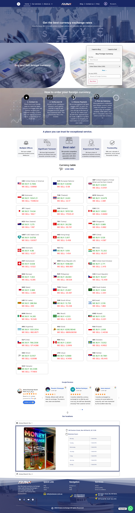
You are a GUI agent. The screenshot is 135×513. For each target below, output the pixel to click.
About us (47, 4)
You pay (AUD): (92, 73)
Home (27, 4)
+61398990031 (79, 496)
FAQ (97, 4)
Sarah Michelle (80, 388)
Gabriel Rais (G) (106, 388)
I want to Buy (96, 49)
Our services (36, 4)
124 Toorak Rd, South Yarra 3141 (107, 499)
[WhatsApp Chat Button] (130, 508)
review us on (28, 402)
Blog (81, 4)
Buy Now (93, 81)
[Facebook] (20, 500)
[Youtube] (28, 500)
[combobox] (113, 4)
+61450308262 (79, 495)
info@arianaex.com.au (54, 494)
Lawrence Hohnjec (57, 388)
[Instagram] (24, 500)
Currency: (91, 63)
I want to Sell (112, 49)
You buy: (90, 57)
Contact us (90, 4)
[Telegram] (33, 500)
